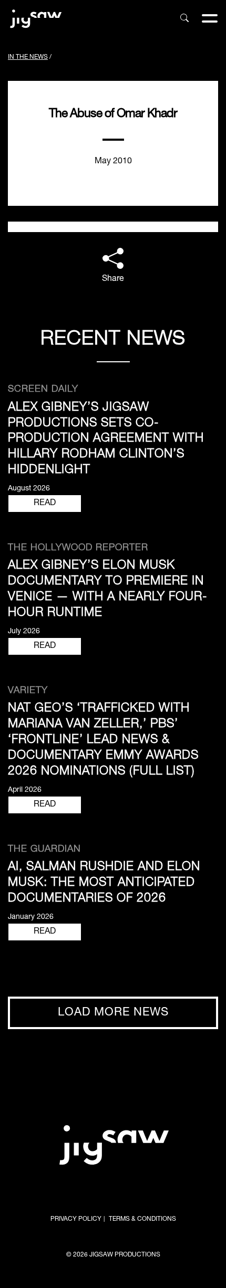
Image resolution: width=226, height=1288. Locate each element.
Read (45, 503)
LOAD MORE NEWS (113, 1013)
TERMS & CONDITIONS (142, 1219)
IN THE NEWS (28, 57)
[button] (113, 267)
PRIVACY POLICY (75, 1219)
